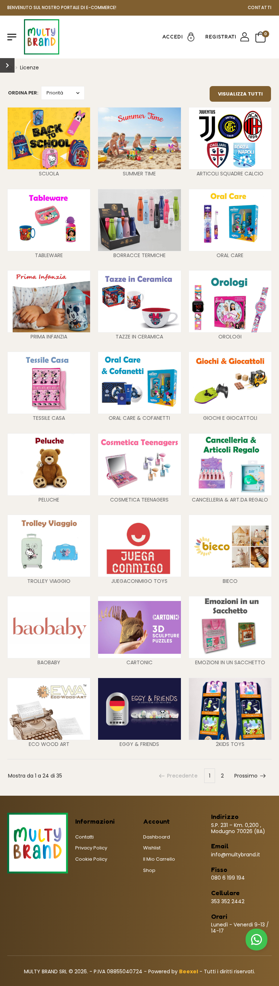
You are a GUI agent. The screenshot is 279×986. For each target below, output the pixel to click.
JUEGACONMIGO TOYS (139, 581)
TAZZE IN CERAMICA (139, 336)
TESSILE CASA (49, 418)
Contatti (260, 8)
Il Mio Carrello (159, 859)
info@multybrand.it (235, 854)
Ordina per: (23, 92)
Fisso (219, 869)
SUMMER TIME (139, 173)
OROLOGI (230, 336)
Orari (219, 916)
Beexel (188, 971)
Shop (149, 870)
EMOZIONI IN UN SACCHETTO (230, 662)
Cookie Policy (91, 859)
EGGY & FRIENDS (139, 744)
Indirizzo (225, 816)
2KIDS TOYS (230, 744)
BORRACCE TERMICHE (139, 255)
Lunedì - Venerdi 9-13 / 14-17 (240, 927)
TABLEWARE (49, 255)
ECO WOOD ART (49, 744)
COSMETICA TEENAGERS (139, 499)
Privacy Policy (91, 847)
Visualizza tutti (240, 93)
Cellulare (225, 893)
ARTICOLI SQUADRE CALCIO (230, 173)
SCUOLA (49, 173)
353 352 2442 (227, 901)
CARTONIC (139, 662)
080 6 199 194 (228, 877)
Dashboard (156, 836)
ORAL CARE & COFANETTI (139, 418)
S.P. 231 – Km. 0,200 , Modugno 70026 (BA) (238, 828)
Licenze (29, 67)
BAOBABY (48, 662)
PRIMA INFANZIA (49, 336)
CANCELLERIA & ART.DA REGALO (230, 499)
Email (220, 846)
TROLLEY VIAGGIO (48, 581)
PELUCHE (49, 499)
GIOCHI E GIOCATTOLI (230, 418)
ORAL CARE (230, 255)
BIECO (230, 581)
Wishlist (152, 847)
